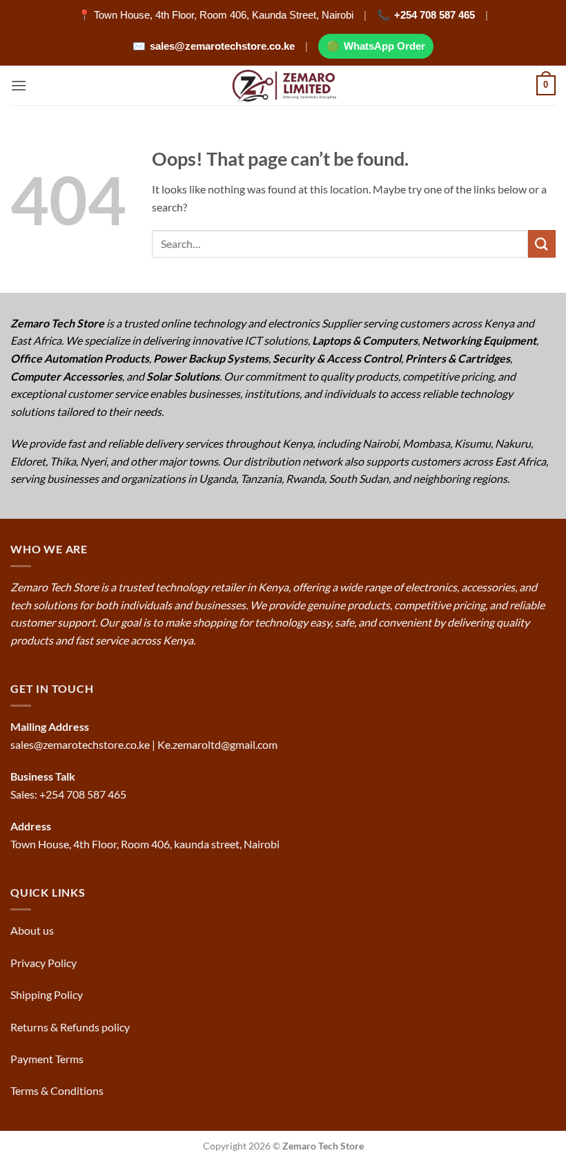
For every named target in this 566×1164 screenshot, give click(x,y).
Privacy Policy (43, 962)
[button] (18, 85)
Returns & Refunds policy (70, 1026)
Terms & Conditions (58, 1090)
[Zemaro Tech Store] (283, 85)
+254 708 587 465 (434, 15)
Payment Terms (48, 1058)
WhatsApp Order (384, 46)
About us (33, 930)
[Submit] (542, 243)
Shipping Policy (47, 994)
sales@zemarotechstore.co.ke (222, 46)
